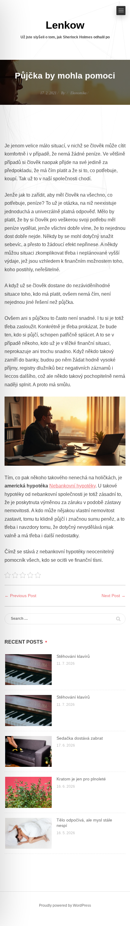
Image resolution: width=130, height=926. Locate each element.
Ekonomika (78, 93)
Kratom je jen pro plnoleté (81, 778)
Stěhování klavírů (73, 656)
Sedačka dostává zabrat (80, 738)
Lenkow (65, 25)
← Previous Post (20, 595)
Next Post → (113, 595)
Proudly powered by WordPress (65, 905)
